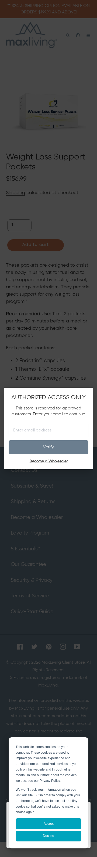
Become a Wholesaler (49, 461)
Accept (49, 824)
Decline (48, 836)
